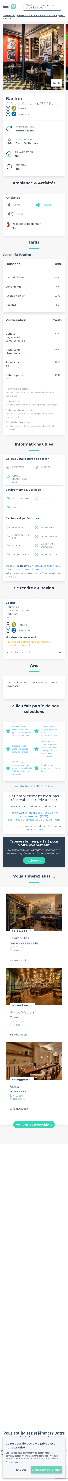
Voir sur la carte (15, 617)
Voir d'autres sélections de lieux (34, 785)
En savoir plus (12, 1462)
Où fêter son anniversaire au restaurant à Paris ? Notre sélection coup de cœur (22, 768)
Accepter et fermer (46, 1469)
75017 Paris (12, 613)
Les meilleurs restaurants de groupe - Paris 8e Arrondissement (21, 731)
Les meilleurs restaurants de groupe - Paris (20, 748)
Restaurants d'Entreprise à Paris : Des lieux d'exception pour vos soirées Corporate (50, 749)
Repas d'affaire (49, 536)
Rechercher (34, 860)
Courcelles (12, 606)
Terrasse (45, 498)
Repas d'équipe (49, 554)
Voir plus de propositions (34, 1124)
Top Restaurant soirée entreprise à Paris (50, 768)
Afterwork (17, 527)
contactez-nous (33, 829)
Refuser (20, 1469)
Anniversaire (47, 527)
